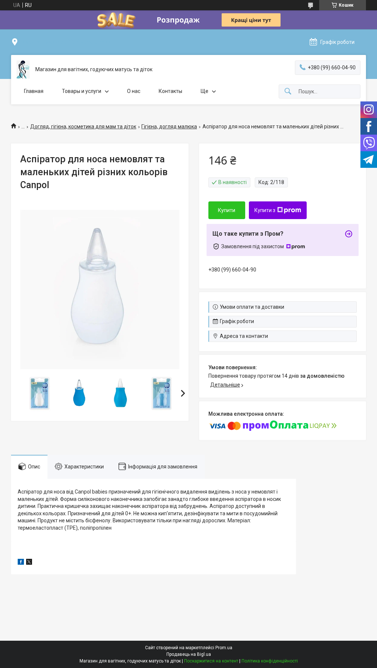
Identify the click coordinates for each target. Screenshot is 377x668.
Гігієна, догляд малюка (169, 126)
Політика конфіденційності (270, 661)
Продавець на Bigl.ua (188, 654)
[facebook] (21, 563)
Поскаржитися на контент (211, 661)
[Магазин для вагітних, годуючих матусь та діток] (23, 69)
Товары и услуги (81, 91)
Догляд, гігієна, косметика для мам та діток (83, 126)
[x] (29, 563)
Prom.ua (223, 647)
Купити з (264, 210)
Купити (226, 210)
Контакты (170, 91)
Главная (33, 91)
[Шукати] (288, 91)
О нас (133, 91)
